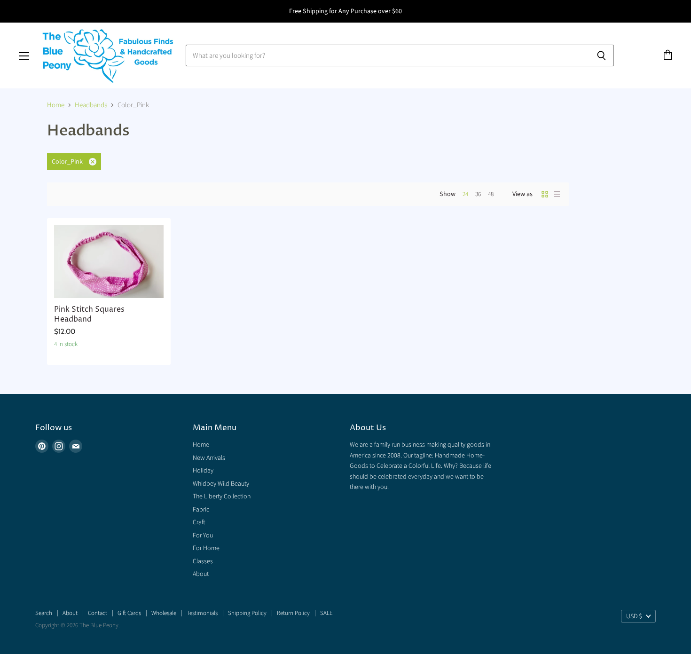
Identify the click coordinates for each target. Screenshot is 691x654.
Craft (199, 522)
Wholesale (163, 613)
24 (465, 194)
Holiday (203, 470)
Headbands (91, 105)
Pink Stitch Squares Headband (89, 314)
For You (203, 535)
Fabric (201, 509)
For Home (206, 548)
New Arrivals (209, 458)
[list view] (557, 194)
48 (491, 194)
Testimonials (202, 613)
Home (55, 105)
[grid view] (545, 194)
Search (43, 613)
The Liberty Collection (222, 496)
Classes (203, 561)
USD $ (634, 616)
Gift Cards (129, 613)
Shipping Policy (247, 613)
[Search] (601, 55)
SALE (326, 613)
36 (478, 194)
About (201, 574)
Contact (97, 613)
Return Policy (293, 613)
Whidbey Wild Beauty (221, 484)
